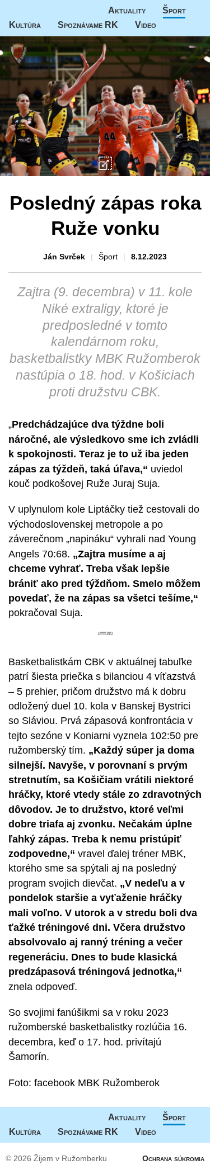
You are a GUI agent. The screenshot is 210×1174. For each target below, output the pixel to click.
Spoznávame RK (88, 25)
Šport (174, 10)
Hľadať (195, 25)
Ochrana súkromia (173, 1158)
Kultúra (25, 25)
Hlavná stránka (42, 10)
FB (173, 25)
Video (145, 25)
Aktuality (127, 10)
